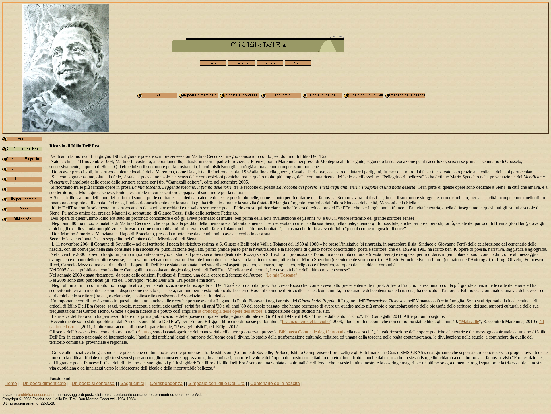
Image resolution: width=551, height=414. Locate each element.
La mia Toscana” (282, 275)
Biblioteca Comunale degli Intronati (311, 331)
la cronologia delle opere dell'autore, (230, 311)
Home (11, 383)
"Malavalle (469, 321)
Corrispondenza (166, 383)
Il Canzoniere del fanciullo (306, 321)
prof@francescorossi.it (36, 394)
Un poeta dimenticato (44, 383)
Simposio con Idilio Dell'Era (216, 383)
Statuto (144, 331)
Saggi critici (132, 383)
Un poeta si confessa (93, 383)
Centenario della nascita (275, 383)
